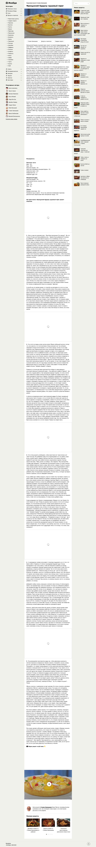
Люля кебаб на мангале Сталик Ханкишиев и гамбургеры (81, 114)
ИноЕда (12, 3)
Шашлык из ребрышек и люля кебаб (85, 60)
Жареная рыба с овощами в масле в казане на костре (81, 105)
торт (32, 109)
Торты (10, 61)
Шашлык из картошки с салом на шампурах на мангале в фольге (82, 68)
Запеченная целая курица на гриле (85, 135)
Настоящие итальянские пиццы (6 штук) (85, 40)
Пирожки (10, 23)
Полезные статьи (12, 9)
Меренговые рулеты (13, 18)
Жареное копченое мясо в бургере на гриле (85, 90)
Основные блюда (12, 11)
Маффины (10, 47)
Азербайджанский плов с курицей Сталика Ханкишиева (82, 143)
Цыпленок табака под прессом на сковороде (85, 178)
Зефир (10, 57)
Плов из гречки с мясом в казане (85, 120)
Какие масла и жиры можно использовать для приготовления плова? (82, 33)
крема (54, 396)
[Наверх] (88, 843)
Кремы (10, 39)
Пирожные (11, 41)
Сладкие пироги (59, 41)
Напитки (10, 78)
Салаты (9, 69)
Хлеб (9, 65)
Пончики (10, 43)
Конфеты (10, 51)
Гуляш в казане (84, 170)
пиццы (51, 68)
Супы (9, 13)
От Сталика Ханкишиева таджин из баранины (80, 128)
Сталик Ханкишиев (33, 41)
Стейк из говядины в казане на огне (84, 97)
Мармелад (10, 31)
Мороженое (11, 33)
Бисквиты (10, 37)
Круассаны (11, 35)
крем (35, 177)
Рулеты (10, 27)
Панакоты (10, 53)
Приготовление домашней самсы (85, 183)
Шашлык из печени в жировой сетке (84, 75)
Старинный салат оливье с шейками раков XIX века (85, 12)
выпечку (52, 512)
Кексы (9, 55)
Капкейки (10, 45)
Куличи (10, 63)
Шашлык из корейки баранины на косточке (80, 83)
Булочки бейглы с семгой (85, 164)
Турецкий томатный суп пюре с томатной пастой (81, 151)
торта (40, 282)
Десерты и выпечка (46, 41)
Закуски (10, 75)
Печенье (10, 49)
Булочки (10, 25)
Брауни (10, 29)
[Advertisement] (48, 146)
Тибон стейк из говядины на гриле (85, 159)
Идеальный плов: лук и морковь (85, 18)
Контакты (8, 843)
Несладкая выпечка (13, 71)
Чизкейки (10, 59)
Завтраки (10, 73)
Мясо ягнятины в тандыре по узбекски (85, 25)
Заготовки (10, 80)
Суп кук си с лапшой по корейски (84, 47)
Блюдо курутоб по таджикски (85, 53)
